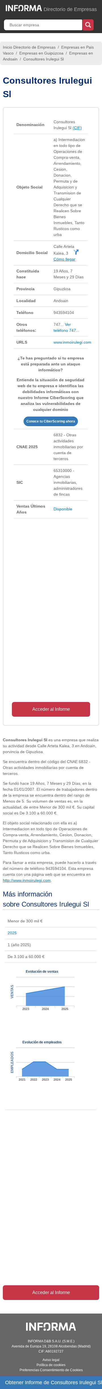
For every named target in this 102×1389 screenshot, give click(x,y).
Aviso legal (51, 1360)
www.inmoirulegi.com (72, 342)
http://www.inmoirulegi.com (27, 880)
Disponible (63, 509)
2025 (12, 933)
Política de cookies (51, 1365)
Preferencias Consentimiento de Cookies (51, 1370)
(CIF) (77, 127)
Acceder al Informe (51, 709)
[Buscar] (87, 24)
